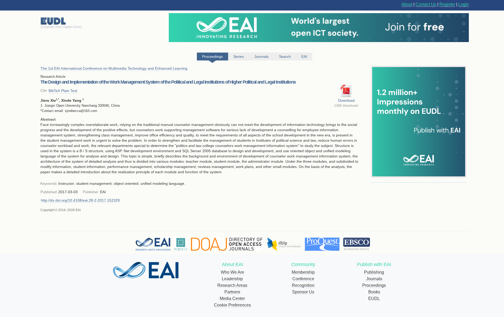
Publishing (374, 272)
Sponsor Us (303, 292)
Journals (374, 279)
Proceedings (374, 285)
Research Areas (232, 285)
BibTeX (54, 91)
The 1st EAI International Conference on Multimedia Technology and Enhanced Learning (113, 68)
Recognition (303, 285)
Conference (303, 279)
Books (374, 292)
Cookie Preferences (232, 305)
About (406, 4)
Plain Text (69, 91)
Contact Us (426, 4)
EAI (304, 56)
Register (447, 4)
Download (346, 100)
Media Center (232, 298)
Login (463, 4)
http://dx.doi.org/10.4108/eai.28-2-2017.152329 (80, 200)
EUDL (374, 298)
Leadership (232, 279)
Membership (303, 272)
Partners (232, 292)
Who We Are (232, 272)
